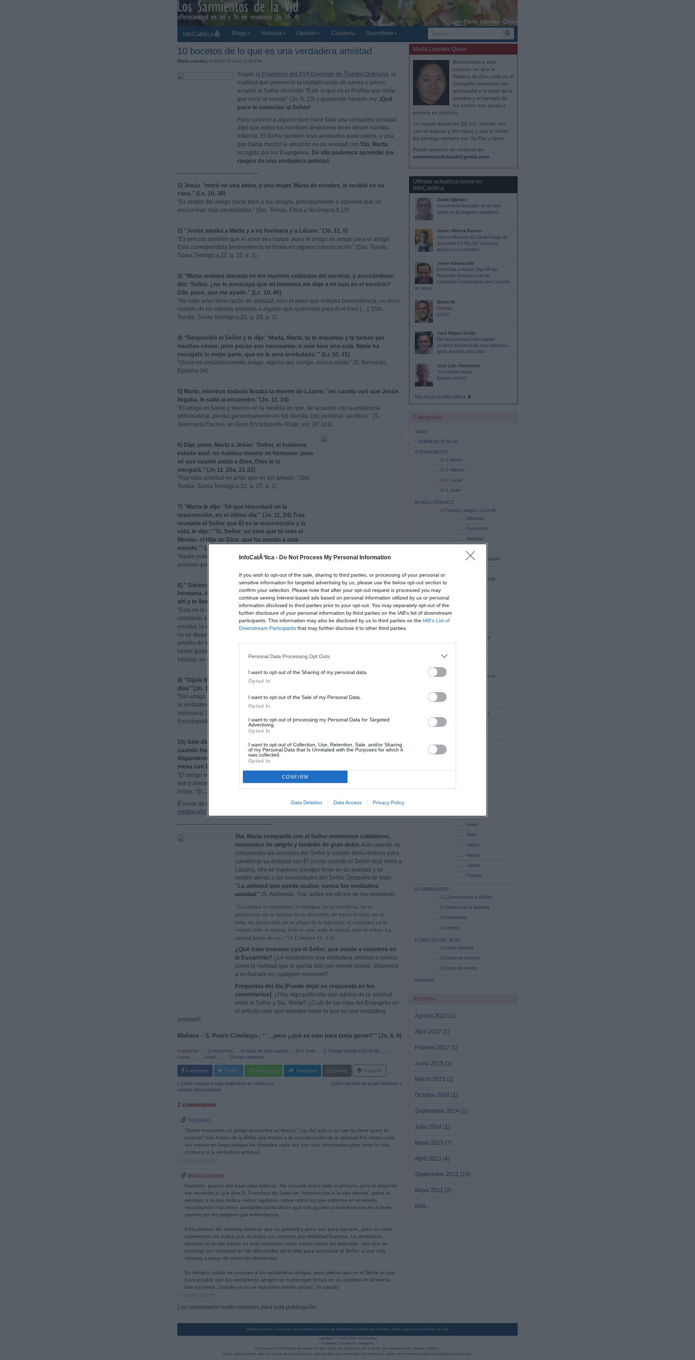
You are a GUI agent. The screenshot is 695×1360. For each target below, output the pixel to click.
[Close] (473, 558)
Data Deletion (306, 802)
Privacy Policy (388, 802)
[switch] (437, 672)
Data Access (347, 802)
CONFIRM (295, 777)
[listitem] (347, 656)
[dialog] (347, 680)
